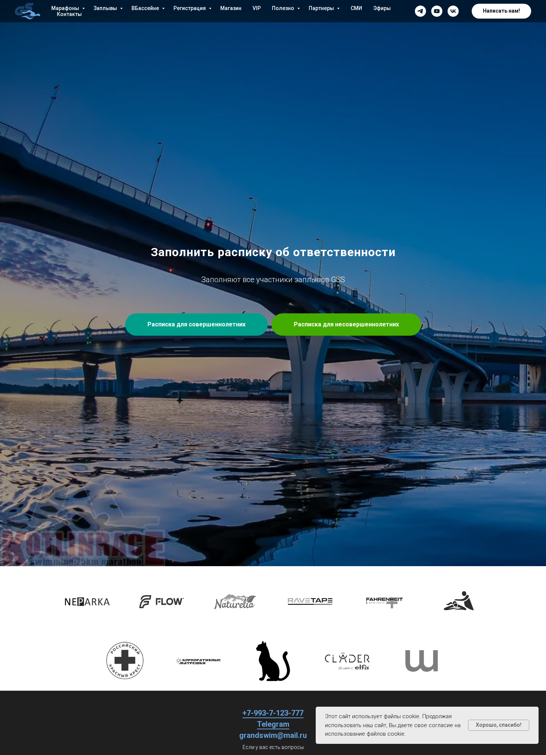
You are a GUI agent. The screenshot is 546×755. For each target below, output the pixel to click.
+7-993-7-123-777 (273, 713)
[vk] (453, 11)
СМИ (356, 8)
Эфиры (382, 8)
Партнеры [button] (322, 8)
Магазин (230, 8)
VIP (257, 8)
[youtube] (436, 11)
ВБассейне (145, 8)
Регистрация (190, 8)
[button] (501, 11)
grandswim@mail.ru (273, 735)
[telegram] (420, 11)
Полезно (283, 8)
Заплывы (106, 8)
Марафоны (65, 8)
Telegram (273, 724)
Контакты (69, 14)
